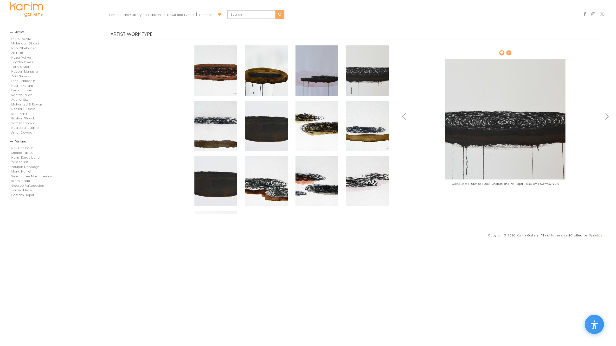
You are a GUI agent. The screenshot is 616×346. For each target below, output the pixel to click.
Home (114, 14)
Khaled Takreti (22, 152)
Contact (205, 14)
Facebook (586, 14)
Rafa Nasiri (19, 113)
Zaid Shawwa (21, 76)
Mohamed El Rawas (27, 104)
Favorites (219, 14)
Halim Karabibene (25, 157)
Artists (20, 32)
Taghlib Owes (22, 62)
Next (606, 117)
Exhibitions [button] (154, 14)
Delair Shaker (21, 90)
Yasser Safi (20, 162)
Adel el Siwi (20, 99)
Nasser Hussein (23, 109)
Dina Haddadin (23, 81)
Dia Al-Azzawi (21, 39)
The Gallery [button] (132, 14)
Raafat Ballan (21, 95)
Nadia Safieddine (25, 127)
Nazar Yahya (21, 57)
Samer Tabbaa (23, 123)
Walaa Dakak (460, 184)
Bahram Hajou (22, 195)
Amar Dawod (21, 132)
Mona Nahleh (21, 171)
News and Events (180, 14)
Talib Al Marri (21, 67)
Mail (602, 14)
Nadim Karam (22, 85)
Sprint (596, 235)
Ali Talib (17, 52)
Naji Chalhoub (22, 148)
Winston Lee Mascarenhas (32, 176)
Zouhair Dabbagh (25, 167)
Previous (404, 117)
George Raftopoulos (27, 185)
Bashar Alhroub (23, 118)
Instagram (593, 14)
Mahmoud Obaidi (25, 43)
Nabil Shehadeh (24, 48)
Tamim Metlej (21, 190)
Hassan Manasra (24, 71)
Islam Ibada (20, 181)
